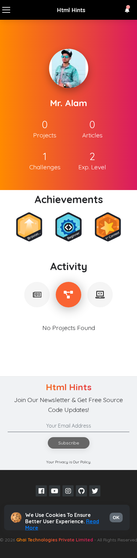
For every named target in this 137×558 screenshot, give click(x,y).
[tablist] (37, 294)
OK (116, 517)
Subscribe (68, 443)
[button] (127, 10)
